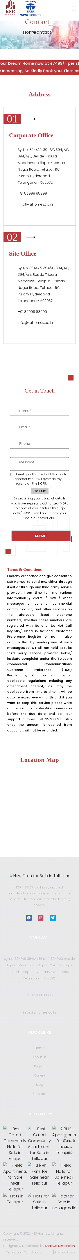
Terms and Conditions (23, 1252)
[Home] (39, 876)
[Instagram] (40, 918)
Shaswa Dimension (60, 1246)
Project (39, 1066)
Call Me (39, 491)
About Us (39, 1057)
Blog (39, 1084)
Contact (39, 1094)
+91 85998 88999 (39, 995)
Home (39, 1048)
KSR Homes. (41, 1233)
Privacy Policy (65, 1252)
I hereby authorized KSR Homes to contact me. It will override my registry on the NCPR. (41, 479)
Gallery (39, 1075)
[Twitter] (53, 918)
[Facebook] (29, 918)
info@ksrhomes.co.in (35, 204)
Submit (41, 536)
